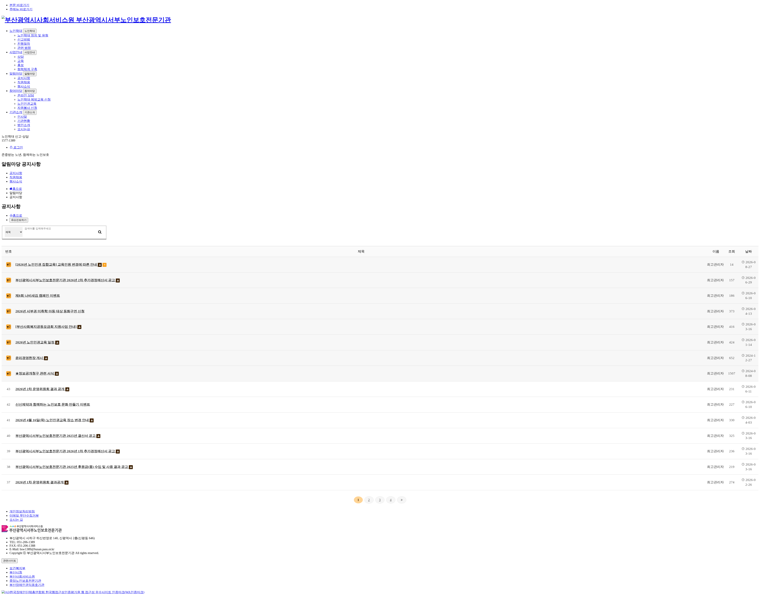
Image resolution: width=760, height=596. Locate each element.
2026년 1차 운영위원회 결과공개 (40, 482)
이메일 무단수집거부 (24, 515)
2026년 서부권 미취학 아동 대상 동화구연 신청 (50, 311)
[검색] (100, 232)
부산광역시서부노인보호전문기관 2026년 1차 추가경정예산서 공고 (65, 451)
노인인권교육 (26, 103)
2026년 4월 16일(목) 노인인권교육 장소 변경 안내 (52, 420)
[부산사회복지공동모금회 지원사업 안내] (46, 327)
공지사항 (23, 78)
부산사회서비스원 (22, 576)
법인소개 (23, 125)
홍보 (20, 65)
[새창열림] (73, 592)
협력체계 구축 (27, 69)
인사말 (22, 116)
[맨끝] (401, 500)
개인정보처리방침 (22, 511)
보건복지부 (17, 568)
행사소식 (23, 86)
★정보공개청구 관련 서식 (35, 373)
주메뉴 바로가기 (21, 9)
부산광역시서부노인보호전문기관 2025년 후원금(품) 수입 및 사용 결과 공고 (72, 467)
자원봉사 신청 (27, 107)
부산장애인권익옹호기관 (27, 584)
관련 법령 (24, 47)
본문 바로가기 (19, 5)
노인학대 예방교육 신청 (34, 99)
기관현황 (23, 121)
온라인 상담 (25, 95)
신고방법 (23, 39)
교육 (20, 61)
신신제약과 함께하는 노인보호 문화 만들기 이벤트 (52, 404)
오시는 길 (16, 519)
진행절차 (23, 43)
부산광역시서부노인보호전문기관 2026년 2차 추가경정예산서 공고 (65, 280)
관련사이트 (9, 560)
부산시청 (16, 572)
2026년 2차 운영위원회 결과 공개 (40, 389)
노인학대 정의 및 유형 (32, 35)
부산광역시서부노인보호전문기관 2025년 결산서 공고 (55, 436)
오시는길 (23, 129)
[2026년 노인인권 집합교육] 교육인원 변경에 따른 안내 (56, 264)
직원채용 (23, 82)
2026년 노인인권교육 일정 (35, 342)
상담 (20, 56)
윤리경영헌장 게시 (29, 358)
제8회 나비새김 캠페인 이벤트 (37, 296)
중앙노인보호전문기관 (25, 580)
